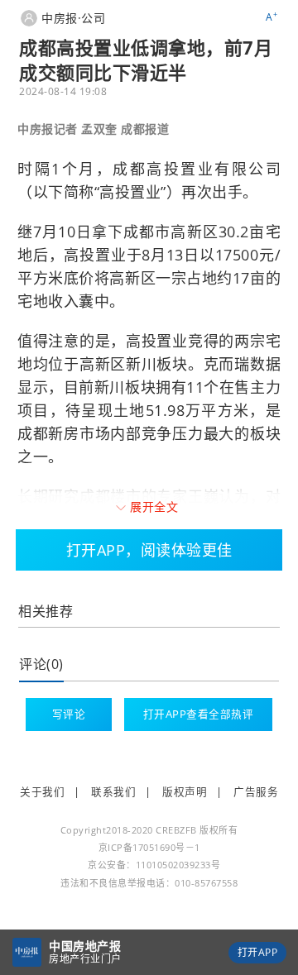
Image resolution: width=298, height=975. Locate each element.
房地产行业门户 (85, 959)
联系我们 (113, 792)
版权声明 (184, 792)
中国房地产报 (85, 945)
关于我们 (42, 792)
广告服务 (255, 792)
